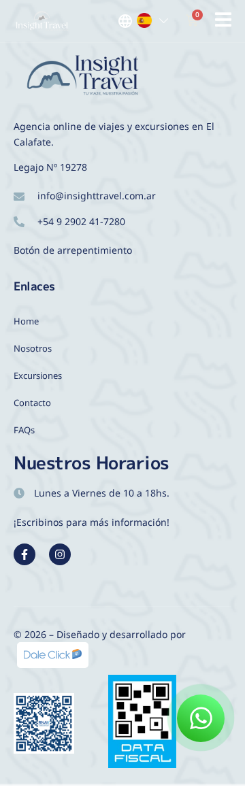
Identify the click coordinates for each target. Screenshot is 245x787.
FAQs (24, 430)
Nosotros (33, 348)
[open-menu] (223, 22)
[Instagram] (60, 554)
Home (26, 321)
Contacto (32, 403)
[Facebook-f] (24, 554)
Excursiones (38, 375)
